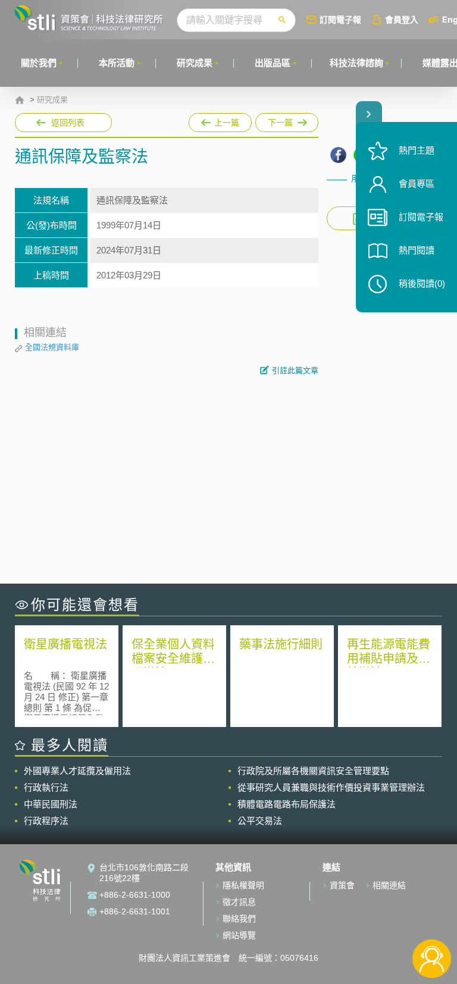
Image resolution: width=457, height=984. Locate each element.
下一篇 (275, 120)
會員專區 (416, 183)
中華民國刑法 (50, 804)
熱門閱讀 (416, 250)
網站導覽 (239, 935)
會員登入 (401, 19)
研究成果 (194, 63)
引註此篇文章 (295, 370)
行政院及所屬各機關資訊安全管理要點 (313, 771)
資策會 (342, 885)
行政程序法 (46, 821)
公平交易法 (259, 821)
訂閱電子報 (340, 19)
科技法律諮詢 (356, 63)
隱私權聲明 (243, 885)
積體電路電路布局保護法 (286, 804)
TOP (431, 919)
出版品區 (272, 63)
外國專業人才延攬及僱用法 (77, 771)
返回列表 (67, 122)
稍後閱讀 (422, 283)
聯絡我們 (239, 918)
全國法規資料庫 (52, 347)
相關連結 (389, 885)
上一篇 (220, 120)
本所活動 (116, 63)
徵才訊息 (239, 902)
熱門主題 (416, 150)
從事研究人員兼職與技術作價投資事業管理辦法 (331, 787)
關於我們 (39, 63)
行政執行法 (46, 787)
